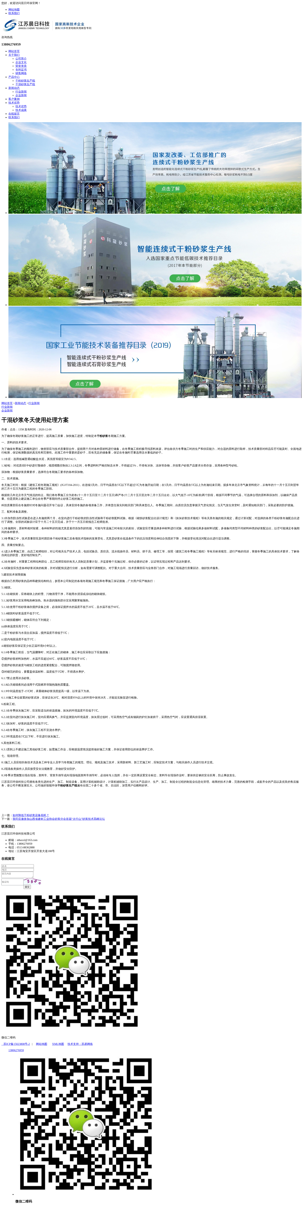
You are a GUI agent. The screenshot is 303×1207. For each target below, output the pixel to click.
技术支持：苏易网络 (80, 1043)
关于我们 (14, 54)
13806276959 (16, 1050)
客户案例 (14, 98)
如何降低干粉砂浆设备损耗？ (31, 815)
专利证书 (21, 69)
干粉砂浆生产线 (25, 80)
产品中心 (14, 76)
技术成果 (21, 110)
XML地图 (58, 1043)
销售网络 (21, 73)
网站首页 (14, 51)
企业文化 (21, 62)
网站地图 (14, 9)
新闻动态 (14, 87)
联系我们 (14, 13)
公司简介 (21, 58)
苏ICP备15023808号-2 (15, 1043)
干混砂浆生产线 (25, 84)
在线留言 (14, 113)
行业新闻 (21, 91)
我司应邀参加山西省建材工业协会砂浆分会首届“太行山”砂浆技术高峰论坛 (59, 818)
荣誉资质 (21, 65)
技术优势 (14, 102)
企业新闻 (21, 95)
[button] (32, 882)
